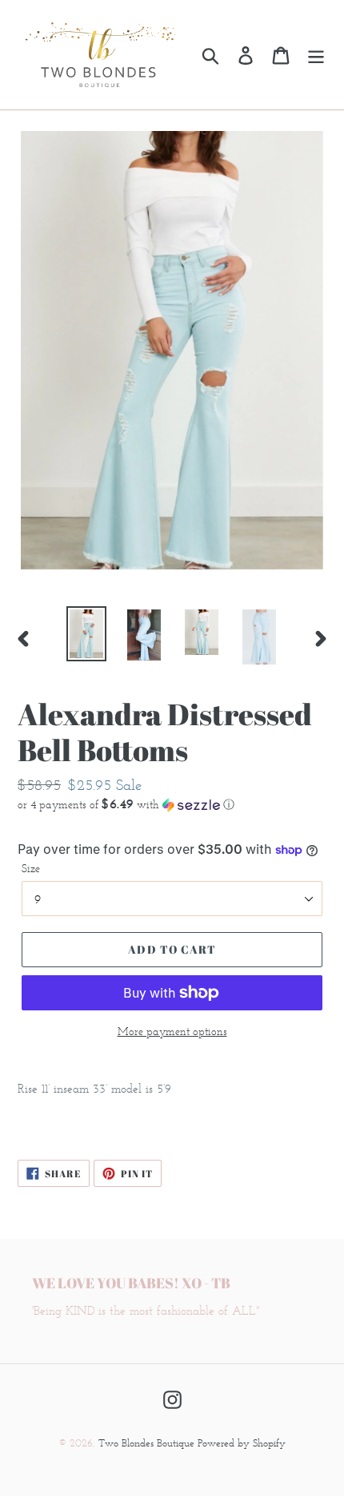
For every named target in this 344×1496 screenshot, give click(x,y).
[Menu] (316, 55)
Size (31, 868)
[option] (86, 633)
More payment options (172, 1031)
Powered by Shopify (242, 1443)
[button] (172, 804)
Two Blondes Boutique (148, 1443)
